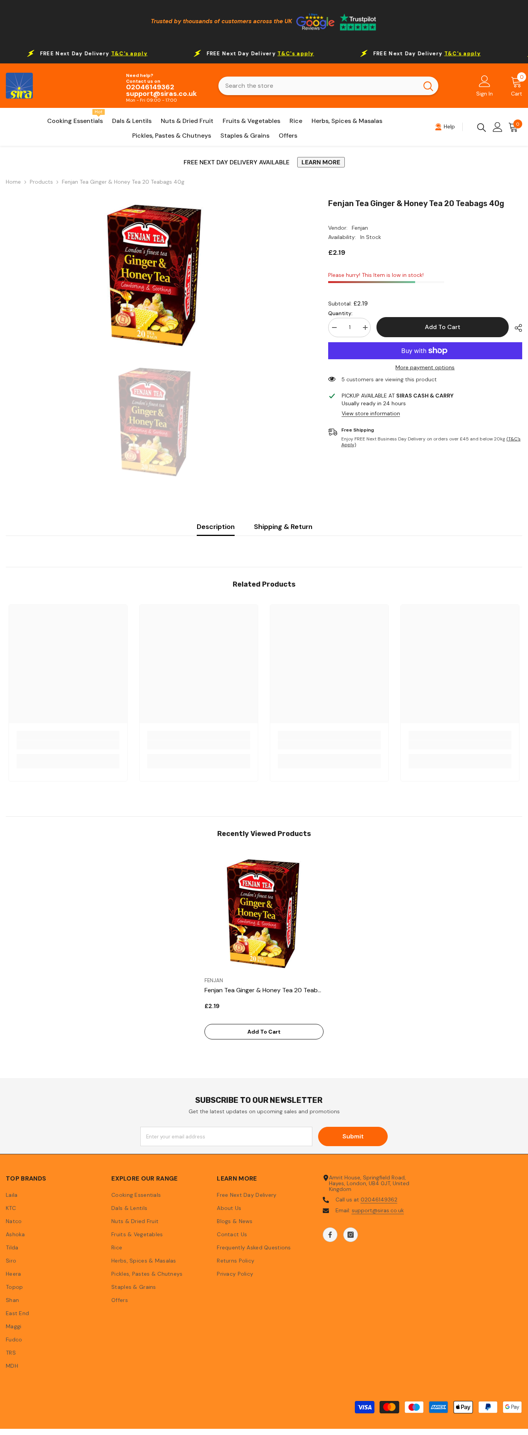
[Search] (328, 86)
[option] (155, 275)
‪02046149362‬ (379, 1199)
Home (13, 182)
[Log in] (497, 127)
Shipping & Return (283, 526)
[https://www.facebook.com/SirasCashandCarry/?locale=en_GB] (330, 1234)
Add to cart (442, 327)
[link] (68, 744)
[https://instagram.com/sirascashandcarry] (350, 1234)
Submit (353, 1136)
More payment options (425, 367)
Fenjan (360, 227)
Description (216, 526)
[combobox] (318, 86)
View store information (371, 413)
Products (41, 182)
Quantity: (340, 313)
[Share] (515, 328)
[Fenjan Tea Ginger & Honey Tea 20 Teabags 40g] (264, 913)
